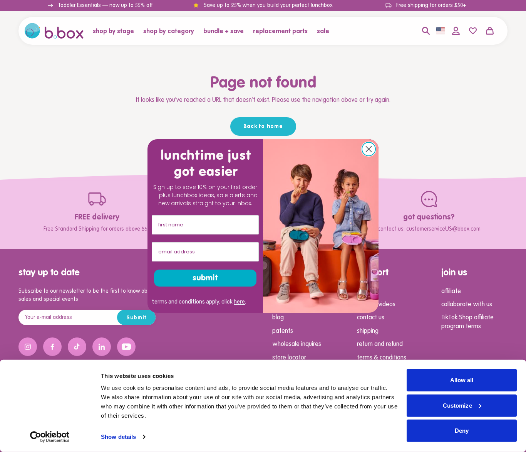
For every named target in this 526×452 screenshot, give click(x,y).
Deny (462, 430)
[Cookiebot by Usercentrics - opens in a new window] (50, 437)
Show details (118, 436)
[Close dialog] (368, 149)
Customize (457, 405)
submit (205, 278)
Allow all (462, 380)
